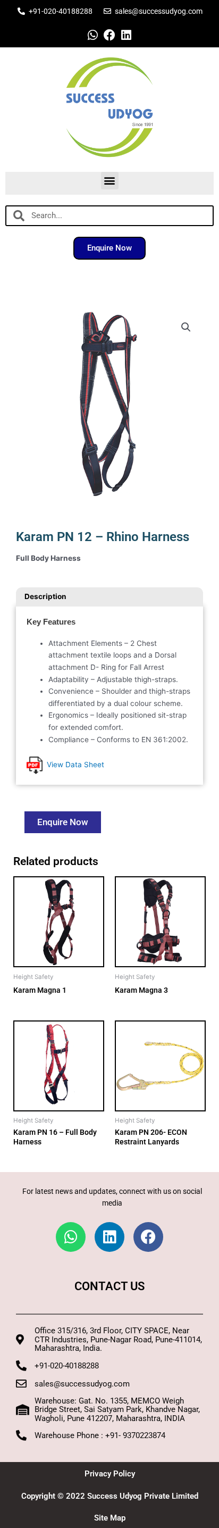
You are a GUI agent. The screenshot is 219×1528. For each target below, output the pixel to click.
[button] (110, 180)
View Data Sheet (73, 764)
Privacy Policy (110, 1474)
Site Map (109, 1518)
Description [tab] (45, 596)
